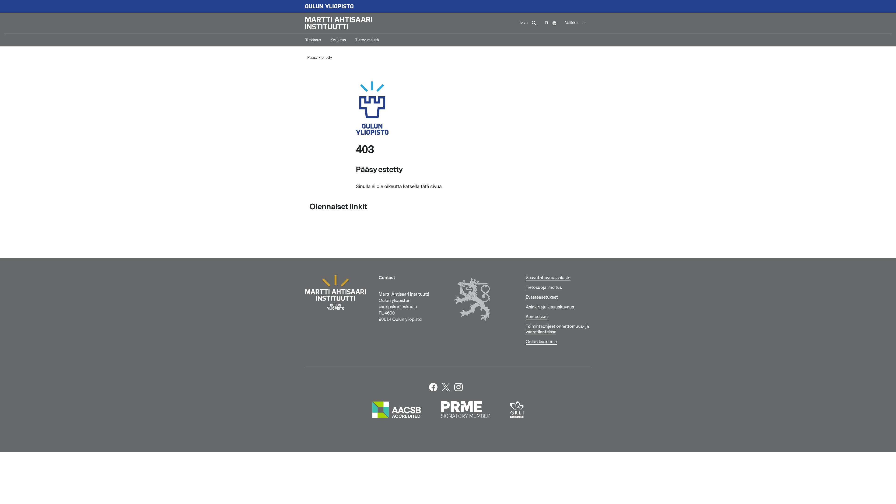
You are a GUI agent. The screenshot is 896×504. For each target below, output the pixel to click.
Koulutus (338, 40)
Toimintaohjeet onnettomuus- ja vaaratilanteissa (557, 329)
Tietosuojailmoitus (544, 287)
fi (553, 27)
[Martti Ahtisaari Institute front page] (409, 23)
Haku (523, 23)
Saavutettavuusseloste (548, 278)
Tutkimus (313, 40)
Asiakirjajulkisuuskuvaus (550, 307)
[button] (576, 23)
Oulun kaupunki (541, 342)
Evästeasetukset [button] (542, 297)
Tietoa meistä (367, 40)
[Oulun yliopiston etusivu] (448, 6)
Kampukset (537, 317)
